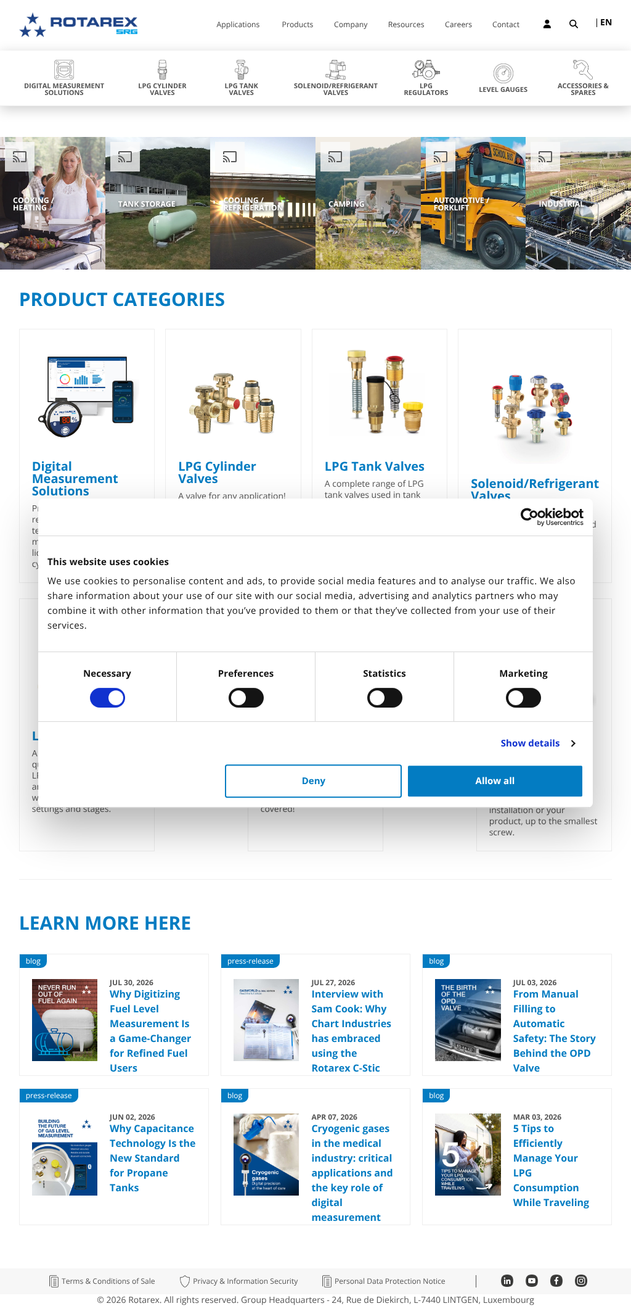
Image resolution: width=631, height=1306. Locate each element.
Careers (458, 25)
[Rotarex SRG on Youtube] (532, 1283)
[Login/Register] (547, 26)
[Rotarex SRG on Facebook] (556, 1283)
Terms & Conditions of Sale (108, 1281)
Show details (530, 743)
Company (350, 25)
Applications (238, 25)
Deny (313, 781)
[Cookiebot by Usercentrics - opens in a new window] (530, 517)
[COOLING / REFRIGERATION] (276, 267)
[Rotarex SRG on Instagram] (581, 1283)
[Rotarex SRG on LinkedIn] (507, 1283)
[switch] (246, 698)
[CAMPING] (382, 267)
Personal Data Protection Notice (390, 1281)
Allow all (495, 781)
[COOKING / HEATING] (66, 267)
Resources (406, 25)
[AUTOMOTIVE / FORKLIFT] (487, 267)
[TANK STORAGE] (171, 267)
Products (298, 25)
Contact (505, 25)
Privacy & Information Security (245, 1281)
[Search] (573, 26)
